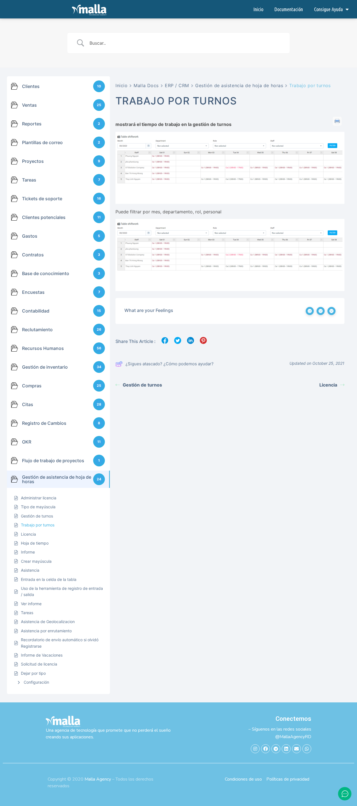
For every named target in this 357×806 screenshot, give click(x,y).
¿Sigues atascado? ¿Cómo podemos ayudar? (170, 363)
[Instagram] (255, 748)
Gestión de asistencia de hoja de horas (239, 85)
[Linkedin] (286, 748)
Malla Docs (146, 85)
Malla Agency (98, 779)
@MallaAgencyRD (293, 737)
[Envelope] (296, 748)
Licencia (328, 385)
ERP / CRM (177, 85)
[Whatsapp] (306, 748)
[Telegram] (275, 748)
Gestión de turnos (142, 385)
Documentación (288, 9)
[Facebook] (265, 748)
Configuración (36, 682)
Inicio (258, 9)
